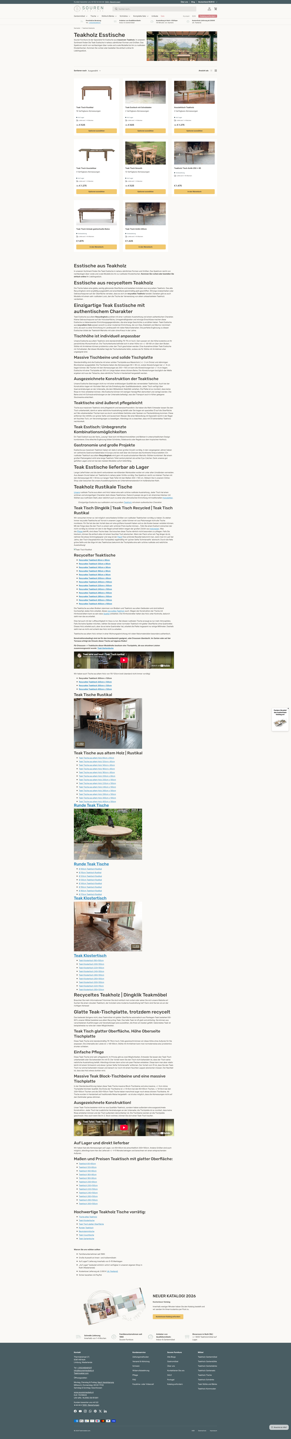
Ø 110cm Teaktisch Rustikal (90, 872)
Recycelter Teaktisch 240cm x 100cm (95, 589)
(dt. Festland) (112, 1271)
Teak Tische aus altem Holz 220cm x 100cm (97, 783)
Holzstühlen (168, 498)
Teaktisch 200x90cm (88, 1182)
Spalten (106, 614)
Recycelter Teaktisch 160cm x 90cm (95, 571)
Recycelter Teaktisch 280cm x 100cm (95, 596)
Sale (162, 16)
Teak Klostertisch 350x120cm (91, 989)
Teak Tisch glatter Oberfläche (91, 1224)
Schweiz (136, 1366)
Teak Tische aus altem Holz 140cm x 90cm (97, 765)
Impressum (213, 1431)
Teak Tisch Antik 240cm (136, 229)
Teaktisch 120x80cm (88, 1167)
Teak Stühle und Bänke (207, 1384)
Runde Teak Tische (91, 805)
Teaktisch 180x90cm (88, 1178)
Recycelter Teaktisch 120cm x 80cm (95, 564)
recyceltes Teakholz (116, 611)
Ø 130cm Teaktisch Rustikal (90, 880)
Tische (93, 16)
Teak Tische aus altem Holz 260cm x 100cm (97, 790)
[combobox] (154, 8)
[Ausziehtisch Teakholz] (194, 92)
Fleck (119, 537)
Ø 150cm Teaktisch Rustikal (90, 887)
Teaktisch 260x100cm (88, 1196)
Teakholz (128, 502)
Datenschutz (202, 1431)
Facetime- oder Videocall (143, 1384)
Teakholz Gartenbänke (207, 1366)
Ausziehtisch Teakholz (184, 107)
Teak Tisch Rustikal (84, 107)
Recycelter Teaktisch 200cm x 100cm (95, 582)
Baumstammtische (86, 1231)
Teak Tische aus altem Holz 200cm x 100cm (97, 780)
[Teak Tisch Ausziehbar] (96, 153)
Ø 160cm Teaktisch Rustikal (90, 891)
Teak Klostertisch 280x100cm (91, 978)
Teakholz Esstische (88, 28)
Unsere (77, 492)
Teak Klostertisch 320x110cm (91, 986)
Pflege (79, 531)
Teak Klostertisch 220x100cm (91, 968)
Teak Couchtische (86, 1235)
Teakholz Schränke (206, 1379)
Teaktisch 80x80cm (87, 1163)
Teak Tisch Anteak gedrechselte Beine (93, 229)
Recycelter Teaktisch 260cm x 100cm (95, 593)
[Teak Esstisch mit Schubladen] (145, 92)
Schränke (124, 16)
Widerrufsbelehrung (140, 1370)
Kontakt (186, 16)
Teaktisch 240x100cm (88, 1193)
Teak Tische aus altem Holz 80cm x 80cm (96, 758)
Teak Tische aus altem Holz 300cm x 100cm (97, 798)
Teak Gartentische (105, 648)
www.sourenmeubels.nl (84, 1392)
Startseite (77, 28)
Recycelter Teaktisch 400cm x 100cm (95, 604)
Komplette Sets (139, 16)
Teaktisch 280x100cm (88, 1200)
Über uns (184, 2)
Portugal (170, 1379)
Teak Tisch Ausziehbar (86, 168)
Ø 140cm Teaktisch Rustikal (90, 883)
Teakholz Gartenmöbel (207, 1357)
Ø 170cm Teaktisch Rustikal (90, 894)
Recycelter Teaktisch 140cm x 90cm (95, 567)
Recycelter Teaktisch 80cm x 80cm (94, 560)
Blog (193, 2)
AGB (193, 1431)
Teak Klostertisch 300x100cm (91, 982)
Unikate (155, 16)
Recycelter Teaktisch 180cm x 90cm (95, 574)
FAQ (134, 1379)
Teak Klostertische (86, 1220)
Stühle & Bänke (108, 16)
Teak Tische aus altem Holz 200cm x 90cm (97, 776)
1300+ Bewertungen (112, 2)
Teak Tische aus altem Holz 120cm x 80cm (97, 761)
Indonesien (154, 529)
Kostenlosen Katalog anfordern (168, 1317)
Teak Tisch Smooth (133, 168)
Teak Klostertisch (90, 898)
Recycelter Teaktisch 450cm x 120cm (95, 689)
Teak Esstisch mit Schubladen (138, 107)
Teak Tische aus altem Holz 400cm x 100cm (97, 801)
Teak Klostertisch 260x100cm (91, 975)
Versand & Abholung (141, 1361)
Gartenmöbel (79, 16)
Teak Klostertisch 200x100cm (91, 964)
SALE (169, 1375)
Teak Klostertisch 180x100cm (91, 960)
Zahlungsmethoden (140, 1357)
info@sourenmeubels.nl (84, 1370)
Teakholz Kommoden (207, 1389)
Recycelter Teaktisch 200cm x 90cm (95, 578)
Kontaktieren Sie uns (175, 1370)
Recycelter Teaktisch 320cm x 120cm (95, 682)
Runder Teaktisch (86, 1228)
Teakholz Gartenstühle (207, 1361)
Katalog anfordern (175, 1384)
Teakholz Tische (205, 1375)
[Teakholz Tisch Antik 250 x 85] (194, 153)
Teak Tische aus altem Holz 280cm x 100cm (97, 794)
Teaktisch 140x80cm (88, 1171)
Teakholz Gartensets (206, 1370)
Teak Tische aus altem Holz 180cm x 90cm (97, 772)
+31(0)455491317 (95, 23)
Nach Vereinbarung (106, 1382)
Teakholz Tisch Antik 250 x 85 (187, 168)
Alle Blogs (171, 1357)
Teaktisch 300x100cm (88, 1203)
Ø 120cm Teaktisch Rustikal (90, 876)
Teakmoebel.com (81, 1373)
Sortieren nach (80, 70)
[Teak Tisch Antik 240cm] (145, 213)
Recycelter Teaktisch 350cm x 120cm (95, 685)
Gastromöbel (172, 1361)
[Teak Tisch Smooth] (145, 153)
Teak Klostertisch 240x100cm (91, 971)
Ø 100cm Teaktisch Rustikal (90, 869)
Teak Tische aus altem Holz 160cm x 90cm (97, 769)
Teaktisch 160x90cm (88, 1174)
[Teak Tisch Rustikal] (96, 92)
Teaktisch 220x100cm (88, 1189)
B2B (194, 16)
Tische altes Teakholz (88, 1217)
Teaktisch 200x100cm (88, 1185)
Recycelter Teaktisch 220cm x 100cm (95, 585)
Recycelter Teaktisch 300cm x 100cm (95, 600)
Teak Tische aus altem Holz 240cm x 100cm (97, 787)
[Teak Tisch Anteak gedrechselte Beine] (96, 213)
